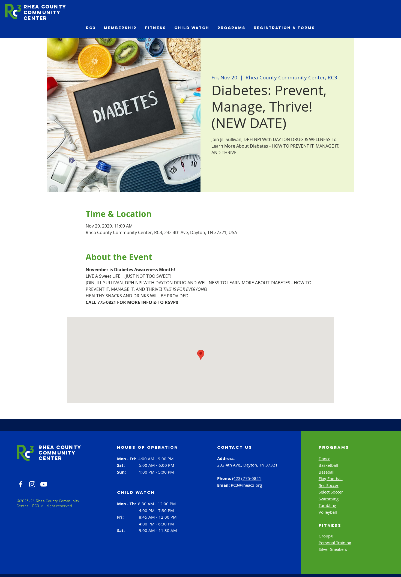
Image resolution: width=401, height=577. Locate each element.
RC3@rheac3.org (246, 485)
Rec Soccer (329, 485)
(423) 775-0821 (246, 478)
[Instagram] (32, 484)
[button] (91, 27)
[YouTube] (44, 484)
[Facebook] (21, 484)
